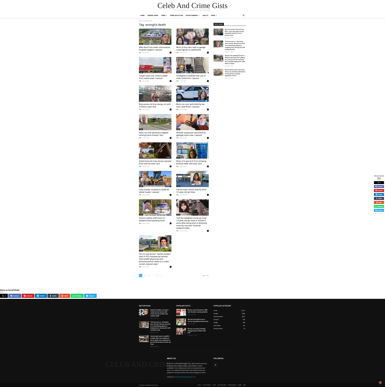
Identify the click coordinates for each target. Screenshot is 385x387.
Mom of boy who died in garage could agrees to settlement (190, 48)
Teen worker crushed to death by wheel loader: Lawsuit (154, 190)
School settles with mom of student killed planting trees (152, 219)
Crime (163, 15)
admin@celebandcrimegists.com (185, 377)
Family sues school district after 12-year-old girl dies (191, 190)
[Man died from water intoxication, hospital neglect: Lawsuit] (155, 37)
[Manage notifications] (380, 382)
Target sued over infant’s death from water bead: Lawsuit (153, 77)
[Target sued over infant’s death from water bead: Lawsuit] (155, 65)
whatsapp (78, 296)
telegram (91, 296)
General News (152, 15)
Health (205, 15)
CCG (140, 52)
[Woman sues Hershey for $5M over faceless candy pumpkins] (181, 312)
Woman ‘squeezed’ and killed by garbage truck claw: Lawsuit (191, 133)
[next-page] (161, 275)
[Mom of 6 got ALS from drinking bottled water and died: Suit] (192, 150)
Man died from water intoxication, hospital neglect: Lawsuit (154, 48)
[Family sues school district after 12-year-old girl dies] (192, 179)
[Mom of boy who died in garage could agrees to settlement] (192, 37)
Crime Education (176, 15)
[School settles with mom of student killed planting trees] (155, 207)
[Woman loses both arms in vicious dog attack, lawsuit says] (181, 321)
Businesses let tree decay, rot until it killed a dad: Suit (155, 105)
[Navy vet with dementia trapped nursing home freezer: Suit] (155, 122)
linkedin (42, 296)
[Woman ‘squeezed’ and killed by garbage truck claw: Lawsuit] (192, 122)
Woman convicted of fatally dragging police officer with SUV (197, 330)
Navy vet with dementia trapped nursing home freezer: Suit (153, 133)
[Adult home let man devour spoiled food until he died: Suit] (155, 150)
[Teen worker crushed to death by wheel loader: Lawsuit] (155, 179)
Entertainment (192, 15)
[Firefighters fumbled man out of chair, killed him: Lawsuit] (192, 65)
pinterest (29, 296)
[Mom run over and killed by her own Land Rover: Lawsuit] (192, 93)
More (213, 15)
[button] (243, 16)
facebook (16, 296)
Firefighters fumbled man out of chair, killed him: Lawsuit (191, 77)
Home (142, 15)
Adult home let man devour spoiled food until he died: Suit (155, 162)
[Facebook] (215, 365)
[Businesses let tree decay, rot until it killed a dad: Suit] (155, 93)
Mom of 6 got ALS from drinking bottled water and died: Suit (191, 162)
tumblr (54, 296)
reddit (66, 296)
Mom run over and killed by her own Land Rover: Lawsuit (190, 105)
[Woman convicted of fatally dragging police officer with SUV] (181, 331)
